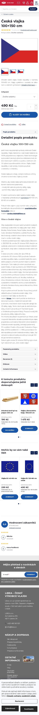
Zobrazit (29, 428)
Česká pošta (11, 645)
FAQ (8, 668)
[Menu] (36, 3)
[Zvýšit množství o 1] (36, 105)
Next (36, 385)
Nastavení (19, 701)
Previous (32, 385)
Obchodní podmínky (10, 671)
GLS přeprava (12, 648)
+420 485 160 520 (13, 623)
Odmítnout (10, 708)
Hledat (33, 9)
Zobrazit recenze (15, 528)
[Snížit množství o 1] (36, 108)
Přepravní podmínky (14, 642)
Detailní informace (28, 85)
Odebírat (31, 574)
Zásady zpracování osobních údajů (12, 677)
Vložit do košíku (21, 115)
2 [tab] (20, 437)
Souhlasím (29, 709)
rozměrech (25, 198)
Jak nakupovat (12, 639)
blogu (9, 298)
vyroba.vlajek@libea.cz (16, 213)
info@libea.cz (12, 627)
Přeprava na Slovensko (15, 651)
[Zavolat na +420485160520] (23, 3)
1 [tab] (18, 437)
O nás (9, 665)
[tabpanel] (10, 411)
